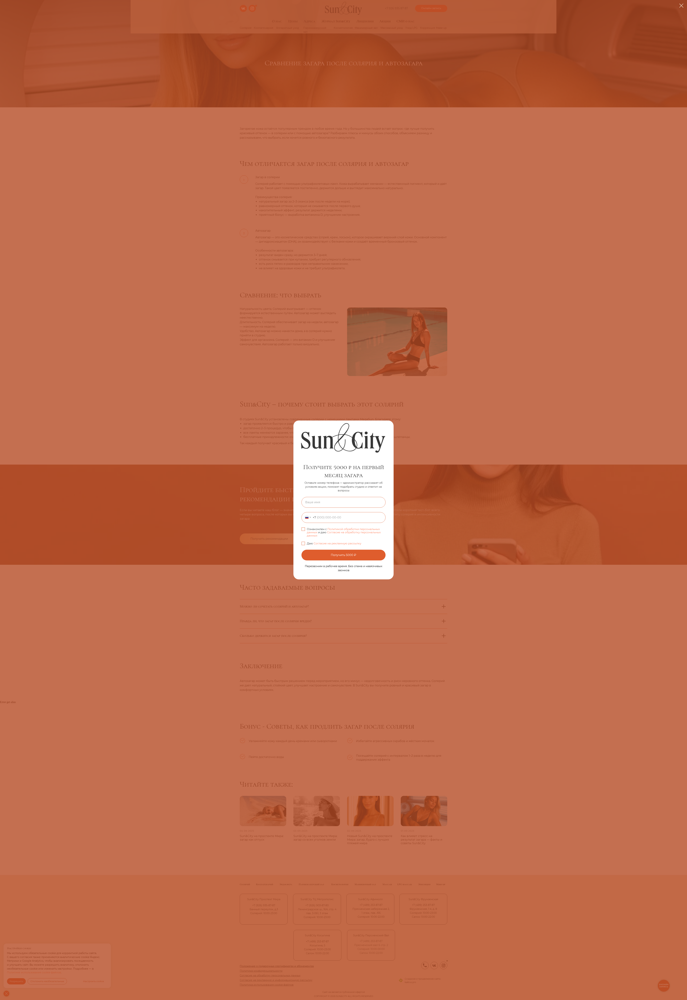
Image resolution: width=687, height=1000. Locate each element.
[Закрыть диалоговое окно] (681, 5)
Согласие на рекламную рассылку (337, 543)
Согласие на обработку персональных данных (344, 534)
